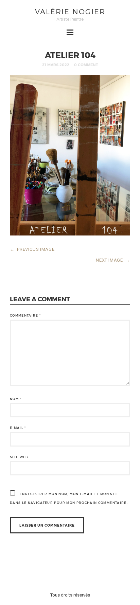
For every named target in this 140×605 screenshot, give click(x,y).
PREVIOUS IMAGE (32, 249)
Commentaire (25, 315)
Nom (15, 399)
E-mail (18, 428)
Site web (19, 457)
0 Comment (86, 64)
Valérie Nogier (70, 11)
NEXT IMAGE (113, 260)
